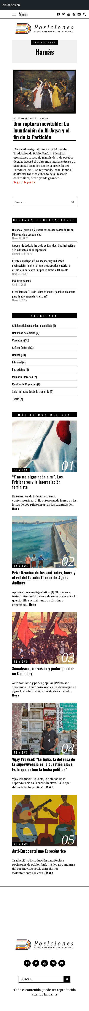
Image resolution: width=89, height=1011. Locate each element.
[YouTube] (68, 14)
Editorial (17, 362)
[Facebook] (58, 14)
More (15, 509)
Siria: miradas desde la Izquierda (30, 391)
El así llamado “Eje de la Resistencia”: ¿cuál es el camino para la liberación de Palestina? (43, 293)
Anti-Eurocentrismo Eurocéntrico (39, 851)
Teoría (15, 398)
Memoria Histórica (22, 376)
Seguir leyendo (24, 182)
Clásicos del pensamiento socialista (32, 325)
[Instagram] (73, 14)
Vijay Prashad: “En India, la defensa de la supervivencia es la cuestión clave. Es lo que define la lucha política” (43, 764)
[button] (72, 202)
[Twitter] (63, 14)
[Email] (79, 14)
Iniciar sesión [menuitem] (11, 5)
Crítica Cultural (21, 347)
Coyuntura (43, 118)
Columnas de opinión (23, 332)
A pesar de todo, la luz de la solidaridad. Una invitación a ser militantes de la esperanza (43, 247)
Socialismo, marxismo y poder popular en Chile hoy (43, 671)
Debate (16, 354)
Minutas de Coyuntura (24, 384)
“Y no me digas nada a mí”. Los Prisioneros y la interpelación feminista (37, 482)
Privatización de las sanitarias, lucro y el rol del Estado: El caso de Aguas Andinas (43, 578)
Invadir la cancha (21, 280)
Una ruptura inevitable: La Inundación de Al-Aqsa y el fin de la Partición (41, 130)
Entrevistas (18, 369)
